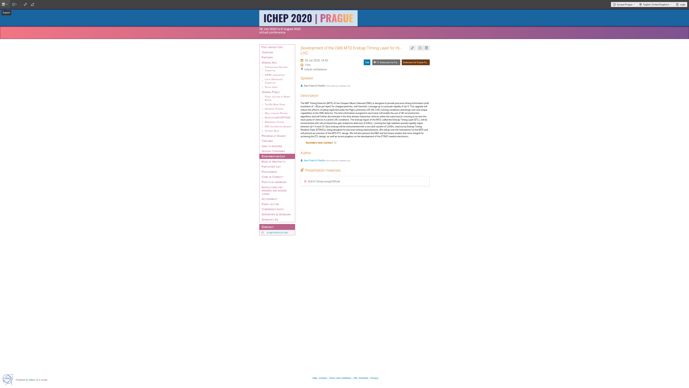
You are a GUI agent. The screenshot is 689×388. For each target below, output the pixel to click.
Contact (323, 378)
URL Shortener (361, 378)
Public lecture (270, 204)
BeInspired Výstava (274, 122)
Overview (267, 52)
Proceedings (269, 172)
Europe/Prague (624, 4)
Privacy (374, 378)
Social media (271, 87)
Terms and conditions (340, 378)
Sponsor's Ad (270, 219)
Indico (32, 379)
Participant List (271, 166)
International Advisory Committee (276, 69)
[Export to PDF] (420, 48)
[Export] (5, 4)
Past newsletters (272, 47)
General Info (269, 62)
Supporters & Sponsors (276, 214)
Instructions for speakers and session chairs (274, 190)
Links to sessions (272, 146)
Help (314, 378)
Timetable (267, 141)
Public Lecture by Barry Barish (277, 98)
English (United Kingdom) (656, 4)
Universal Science (274, 109)
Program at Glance (274, 136)
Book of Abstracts (273, 161)
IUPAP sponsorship (275, 75)
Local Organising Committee (274, 81)
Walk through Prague (276, 113)
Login (682, 4)
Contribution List (273, 156)
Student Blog (272, 131)
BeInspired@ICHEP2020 (277, 117)
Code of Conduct (272, 177)
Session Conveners (273, 151)
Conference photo (273, 209)
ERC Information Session (278, 126)
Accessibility (270, 199)
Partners (267, 57)
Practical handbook (274, 182)
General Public (271, 92)
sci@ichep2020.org (277, 232)
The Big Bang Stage (275, 104)
